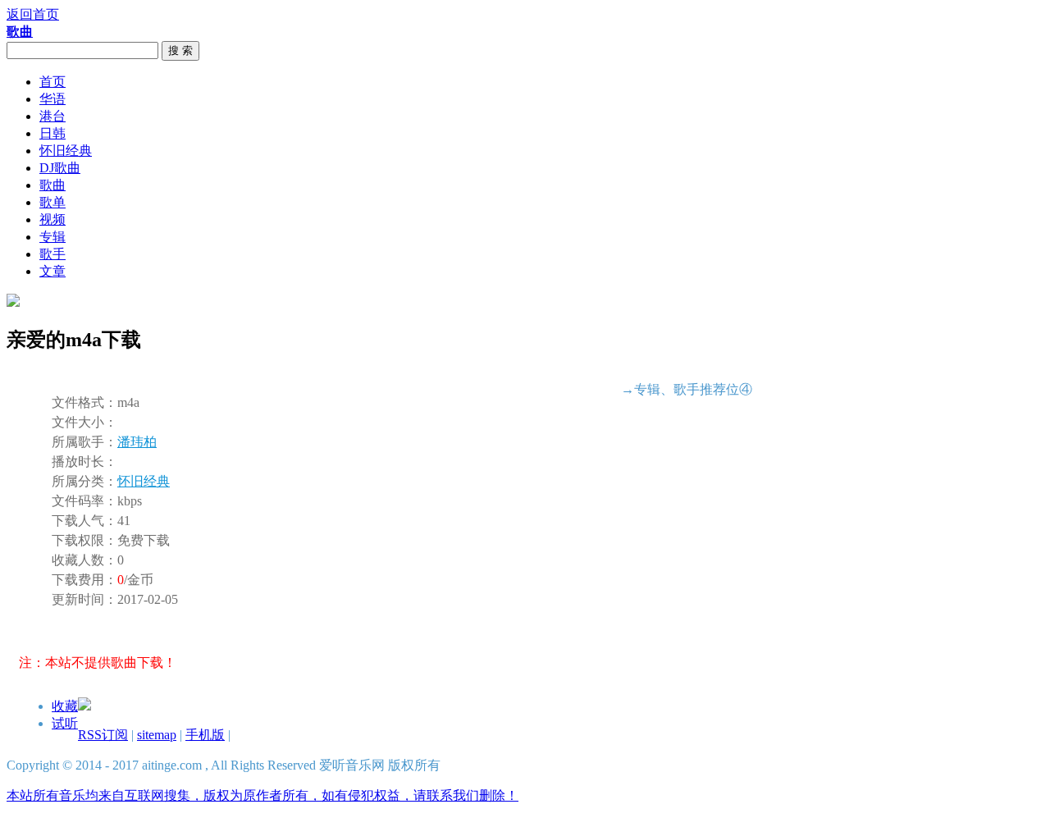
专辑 (52, 237)
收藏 (65, 706)
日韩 (52, 133)
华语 (52, 99)
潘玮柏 (137, 442)
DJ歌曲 (59, 168)
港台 (52, 116)
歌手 (52, 254)
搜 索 (180, 50)
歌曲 (52, 185)
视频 (52, 219)
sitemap (156, 735)
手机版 (205, 735)
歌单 (52, 202)
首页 (52, 82)
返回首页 (33, 14)
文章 (52, 271)
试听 (65, 723)
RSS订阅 (103, 735)
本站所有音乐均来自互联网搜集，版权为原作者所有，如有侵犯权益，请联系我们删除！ (262, 795)
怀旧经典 (65, 151)
